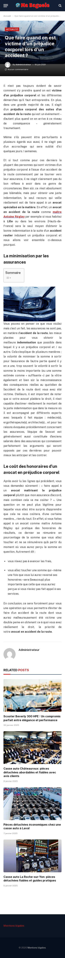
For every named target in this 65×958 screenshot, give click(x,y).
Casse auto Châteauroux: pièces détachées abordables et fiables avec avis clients (29, 772)
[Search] (60, 6)
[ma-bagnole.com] (32, 5)
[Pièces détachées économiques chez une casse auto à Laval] (32, 803)
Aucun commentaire (18, 69)
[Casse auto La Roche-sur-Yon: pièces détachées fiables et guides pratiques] (32, 855)
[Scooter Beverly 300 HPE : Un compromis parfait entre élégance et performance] (32, 695)
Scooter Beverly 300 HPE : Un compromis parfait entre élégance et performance (31, 718)
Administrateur (23, 64)
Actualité (12, 29)
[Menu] (5, 6)
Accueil (7, 16)
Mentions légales (13, 925)
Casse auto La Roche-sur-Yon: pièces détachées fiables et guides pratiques (29, 878)
